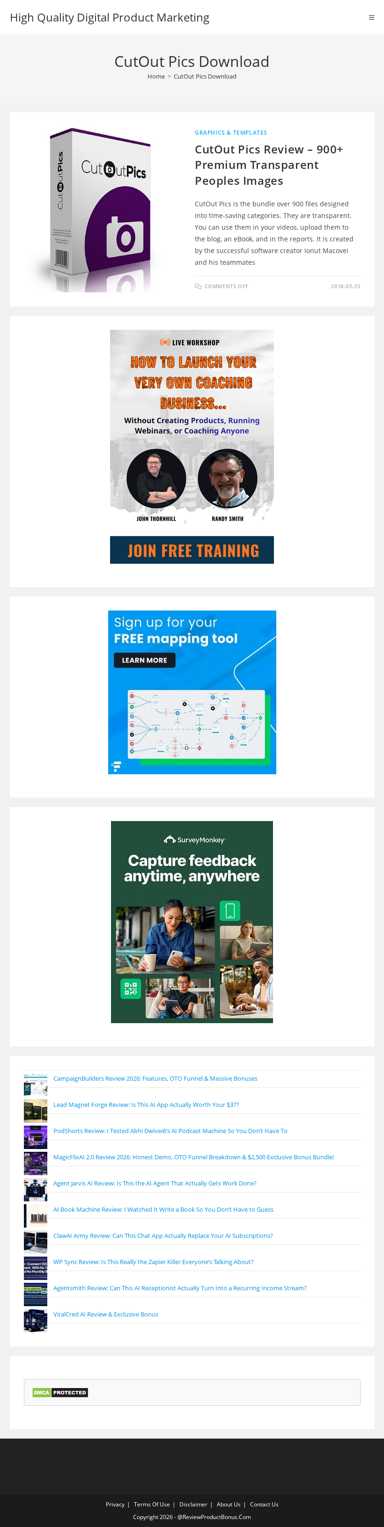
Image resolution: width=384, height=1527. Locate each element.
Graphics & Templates (231, 133)
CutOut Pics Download (205, 76)
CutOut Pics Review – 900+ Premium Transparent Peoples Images (269, 164)
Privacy (115, 1504)
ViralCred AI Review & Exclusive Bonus (105, 1314)
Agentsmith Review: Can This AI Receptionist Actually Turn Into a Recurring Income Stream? (180, 1288)
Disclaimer (193, 1504)
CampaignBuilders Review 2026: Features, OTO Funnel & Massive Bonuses (155, 1078)
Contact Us (264, 1504)
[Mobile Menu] (372, 17)
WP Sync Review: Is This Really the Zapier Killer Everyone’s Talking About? (153, 1262)
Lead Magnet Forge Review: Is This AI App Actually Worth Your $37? (146, 1104)
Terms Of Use (152, 1504)
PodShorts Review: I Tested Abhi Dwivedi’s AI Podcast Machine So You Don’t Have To (170, 1131)
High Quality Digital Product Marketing (109, 17)
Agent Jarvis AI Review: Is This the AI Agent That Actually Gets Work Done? (155, 1183)
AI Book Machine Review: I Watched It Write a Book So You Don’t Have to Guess (163, 1209)
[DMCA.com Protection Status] (60, 1392)
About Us (229, 1504)
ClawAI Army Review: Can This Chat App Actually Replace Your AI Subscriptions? (163, 1235)
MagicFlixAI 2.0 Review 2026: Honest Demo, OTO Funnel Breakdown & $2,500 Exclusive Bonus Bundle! (193, 1157)
